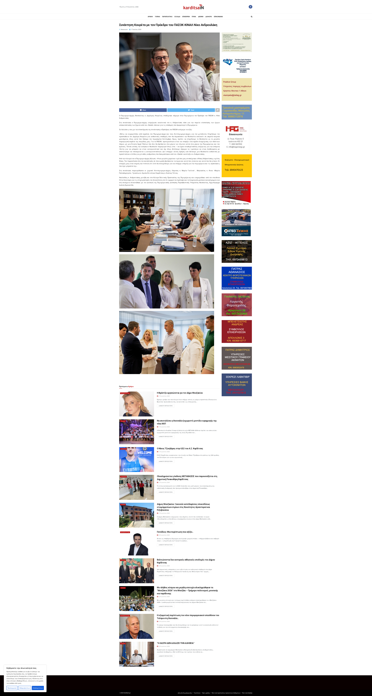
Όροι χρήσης (206, 693)
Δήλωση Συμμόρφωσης (185, 693)
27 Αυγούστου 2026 (164, 396)
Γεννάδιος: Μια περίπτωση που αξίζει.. (175, 532)
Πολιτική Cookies (247, 693)
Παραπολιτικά (167, 17)
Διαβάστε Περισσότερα (166, 405)
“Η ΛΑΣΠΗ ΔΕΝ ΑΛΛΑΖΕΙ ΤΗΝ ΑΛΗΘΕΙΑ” (175, 643)
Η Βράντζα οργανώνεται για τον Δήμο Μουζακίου (180, 393)
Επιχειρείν (186, 17)
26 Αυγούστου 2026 (164, 535)
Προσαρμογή (12, 688)
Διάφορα (208, 17)
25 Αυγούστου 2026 (164, 621)
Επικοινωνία (218, 17)
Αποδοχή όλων (38, 688)
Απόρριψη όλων (24, 688)
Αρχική (150, 17)
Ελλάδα (177, 17)
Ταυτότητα (197, 693)
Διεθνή (200, 17)
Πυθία (194, 17)
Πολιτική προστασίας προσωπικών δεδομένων (226, 693)
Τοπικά (157, 17)
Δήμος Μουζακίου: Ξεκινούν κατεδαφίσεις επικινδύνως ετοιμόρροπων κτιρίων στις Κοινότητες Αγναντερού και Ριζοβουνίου (183, 507)
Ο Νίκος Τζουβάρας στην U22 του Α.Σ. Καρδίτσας (180, 448)
